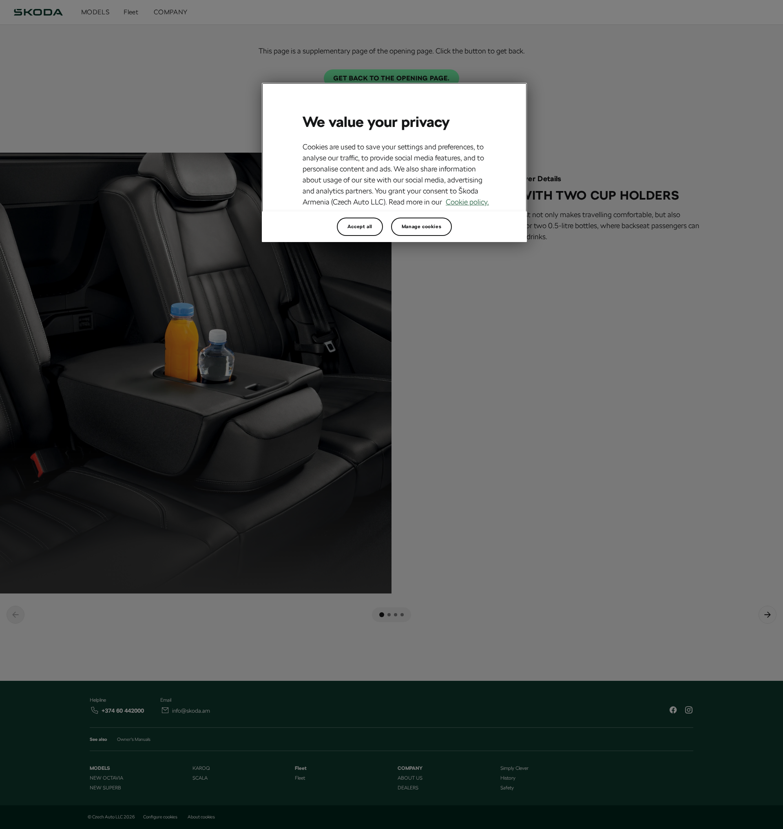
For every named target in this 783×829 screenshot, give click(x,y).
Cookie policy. (467, 202)
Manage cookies (421, 226)
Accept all (359, 226)
